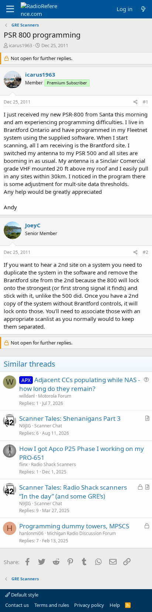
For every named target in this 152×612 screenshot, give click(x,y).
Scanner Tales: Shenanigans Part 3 (70, 418)
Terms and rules (51, 605)
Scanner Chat (48, 426)
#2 (145, 252)
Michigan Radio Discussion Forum (81, 533)
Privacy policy (89, 605)
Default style (24, 594)
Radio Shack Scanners (53, 464)
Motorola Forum (54, 396)
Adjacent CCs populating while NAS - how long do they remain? (79, 384)
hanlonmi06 (31, 533)
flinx (23, 464)
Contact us (17, 605)
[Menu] (10, 9)
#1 (145, 102)
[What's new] (143, 9)
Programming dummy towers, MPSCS (74, 526)
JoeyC (33, 225)
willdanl (27, 396)
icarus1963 (20, 45)
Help (115, 605)
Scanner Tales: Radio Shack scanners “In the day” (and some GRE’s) (73, 491)
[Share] (135, 102)
